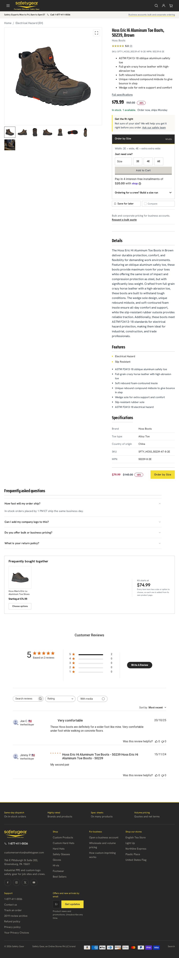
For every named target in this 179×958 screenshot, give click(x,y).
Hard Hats (59, 848)
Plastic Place (133, 854)
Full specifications (122, 94)
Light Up (130, 843)
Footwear (58, 871)
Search (171, 946)
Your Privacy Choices (16, 932)
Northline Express (136, 848)
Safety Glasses (61, 854)
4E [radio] (148, 161)
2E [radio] (137, 161)
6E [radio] (158, 161)
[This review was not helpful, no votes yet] (162, 741)
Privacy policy (12, 927)
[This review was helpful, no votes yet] (156, 741)
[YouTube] (33, 882)
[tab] (9, 132)
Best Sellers (59, 876)
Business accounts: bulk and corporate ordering (151, 14)
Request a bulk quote (124, 219)
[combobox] (60, 699)
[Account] (163, 5)
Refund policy (12, 921)
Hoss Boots (119, 40)
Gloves (57, 860)
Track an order (13, 910)
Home (8, 23)
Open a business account (103, 837)
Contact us (10, 904)
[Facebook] (7, 882)
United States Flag (136, 860)
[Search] (156, 5)
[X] (25, 882)
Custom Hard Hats (63, 843)
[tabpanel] (53, 76)
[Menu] (8, 5)
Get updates (72, 904)
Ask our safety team (154, 127)
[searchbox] (25, 698)
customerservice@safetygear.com (24, 852)
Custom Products (63, 837)
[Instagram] (16, 882)
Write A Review (139, 665)
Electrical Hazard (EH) (29, 23)
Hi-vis (56, 865)
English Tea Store (136, 837)
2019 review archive (15, 916)
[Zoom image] (96, 33)
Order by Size (162, 474)
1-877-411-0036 (18, 843)
